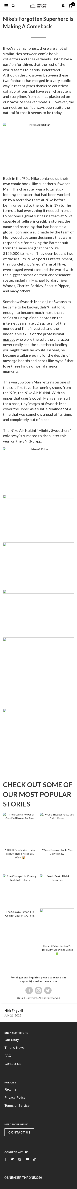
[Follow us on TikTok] (34, 1029)
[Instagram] (38, 861)
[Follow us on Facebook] (5, 1030)
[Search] (13, 5)
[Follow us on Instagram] (19, 1029)
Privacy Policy (14, 968)
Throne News (14, 918)
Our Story (11, 910)
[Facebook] (29, 861)
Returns (10, 960)
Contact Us (12, 935)
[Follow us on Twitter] (12, 1029)
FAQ (7, 927)
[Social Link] (48, 861)
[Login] (63, 5)
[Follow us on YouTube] (27, 1029)
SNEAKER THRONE (21, 1048)
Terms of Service (17, 976)
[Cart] (71, 6)
